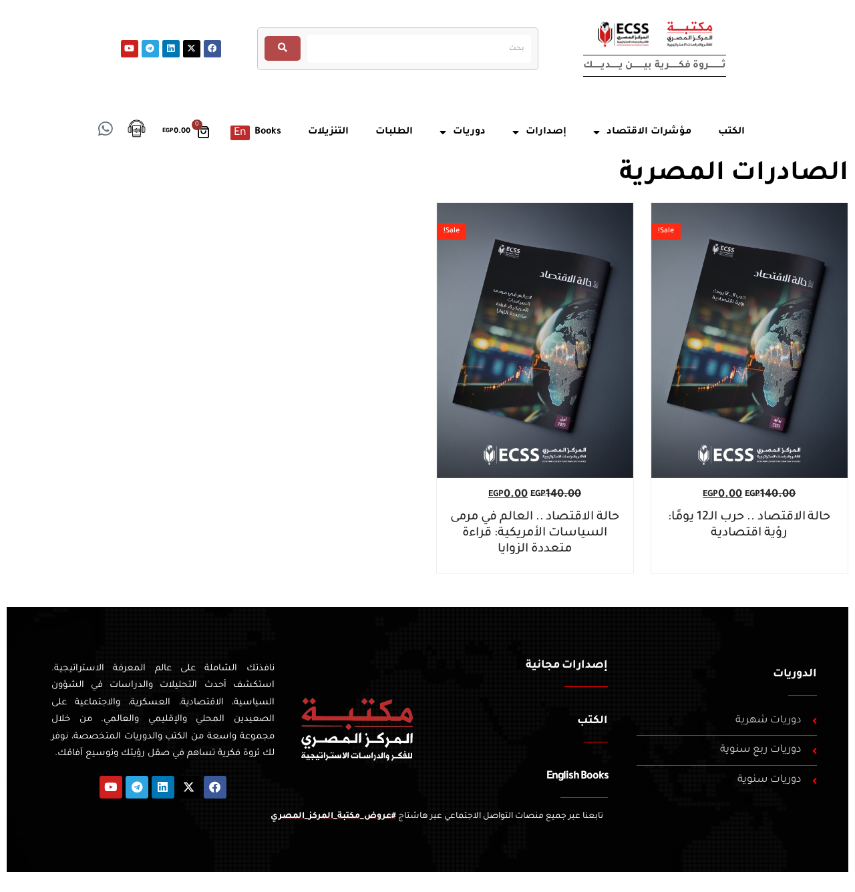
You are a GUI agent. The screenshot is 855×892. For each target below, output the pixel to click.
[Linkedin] (171, 48)
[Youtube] (129, 48)
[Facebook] (212, 48)
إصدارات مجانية (567, 666)
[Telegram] (150, 48)
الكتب (592, 721)
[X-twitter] (191, 48)
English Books (577, 776)
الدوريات (795, 674)
